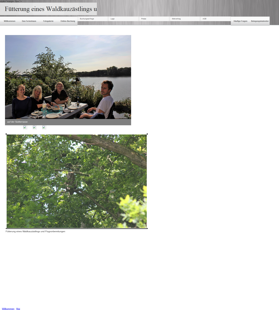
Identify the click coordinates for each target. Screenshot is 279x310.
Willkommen (8, 308)
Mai (18, 308)
